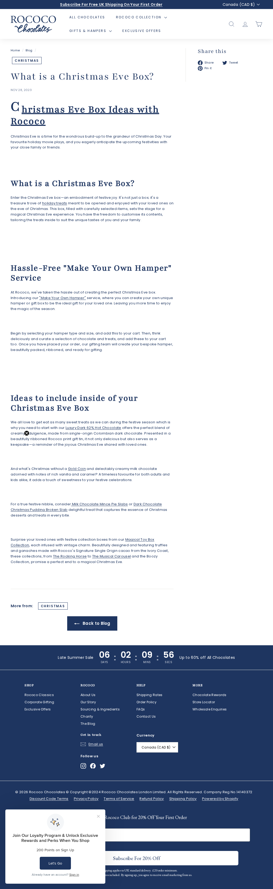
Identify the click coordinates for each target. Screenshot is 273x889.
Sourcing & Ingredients (100, 709)
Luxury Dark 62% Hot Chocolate (93, 427)
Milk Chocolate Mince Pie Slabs (99, 504)
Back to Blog (96, 623)
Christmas (27, 60)
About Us (88, 695)
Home (15, 50)
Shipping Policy (183, 798)
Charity (87, 716)
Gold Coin (77, 468)
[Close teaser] (26, 433)
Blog (29, 50)
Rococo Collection (139, 17)
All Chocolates (87, 17)
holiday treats (54, 203)
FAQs (140, 709)
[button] (15, 444)
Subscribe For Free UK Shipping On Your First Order (111, 4)
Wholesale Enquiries (209, 709)
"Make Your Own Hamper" (62, 297)
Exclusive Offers (141, 30)
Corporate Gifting (39, 702)
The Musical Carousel (111, 556)
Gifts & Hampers (88, 30)
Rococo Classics (39, 695)
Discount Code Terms (49, 798)
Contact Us (146, 716)
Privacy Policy (86, 798)
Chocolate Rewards (209, 695)
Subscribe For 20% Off (136, 858)
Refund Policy (151, 798)
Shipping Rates (149, 695)
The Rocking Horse (70, 556)
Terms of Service (119, 798)
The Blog (88, 723)
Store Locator (203, 702)
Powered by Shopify (220, 798)
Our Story (88, 702)
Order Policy (146, 702)
